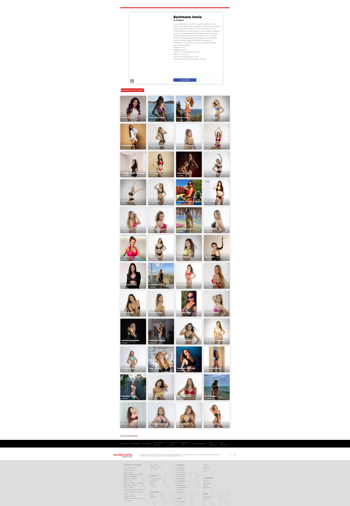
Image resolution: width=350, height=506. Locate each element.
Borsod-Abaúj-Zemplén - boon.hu (133, 474)
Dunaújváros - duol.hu (130, 478)
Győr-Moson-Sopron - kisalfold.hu (133, 483)
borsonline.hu (181, 501)
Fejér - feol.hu (128, 481)
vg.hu (152, 494)
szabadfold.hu (154, 481)
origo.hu (152, 485)
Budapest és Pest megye (132, 90)
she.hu (205, 471)
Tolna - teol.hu (128, 500)
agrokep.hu (153, 497)
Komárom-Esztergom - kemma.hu (134, 492)
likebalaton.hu (181, 476)
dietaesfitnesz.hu (182, 485)
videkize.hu (180, 489)
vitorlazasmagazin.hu (183, 487)
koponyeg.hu (207, 483)
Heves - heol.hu (128, 487)
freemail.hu (206, 481)
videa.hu (205, 485)
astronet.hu (180, 467)
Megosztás (185, 80)
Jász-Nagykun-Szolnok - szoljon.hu (134, 489)
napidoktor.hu (181, 478)
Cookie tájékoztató (213, 444)
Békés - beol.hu (128, 472)
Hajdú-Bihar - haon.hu (130, 485)
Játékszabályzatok (199, 444)
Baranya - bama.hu (129, 470)
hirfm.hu (205, 499)
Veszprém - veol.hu (156, 467)
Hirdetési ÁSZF (173, 444)
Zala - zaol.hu (154, 469)
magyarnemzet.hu (155, 478)
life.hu (205, 469)
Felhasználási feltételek (158, 444)
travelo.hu (180, 483)
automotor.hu (180, 470)
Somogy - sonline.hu (130, 496)
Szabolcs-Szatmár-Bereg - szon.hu (134, 498)
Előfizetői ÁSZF (184, 444)
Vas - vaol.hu (154, 465)
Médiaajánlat (135, 444)
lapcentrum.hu (207, 487)
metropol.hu (206, 467)
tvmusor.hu (180, 492)
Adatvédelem (146, 444)
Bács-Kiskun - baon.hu (130, 467)
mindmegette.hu (181, 481)
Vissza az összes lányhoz (129, 436)
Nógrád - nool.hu (129, 494)
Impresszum (124, 444)
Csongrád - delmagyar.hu (131, 476)
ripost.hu (205, 465)
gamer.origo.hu (181, 474)
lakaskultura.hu (181, 472)
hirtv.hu (152, 483)
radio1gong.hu (207, 497)
